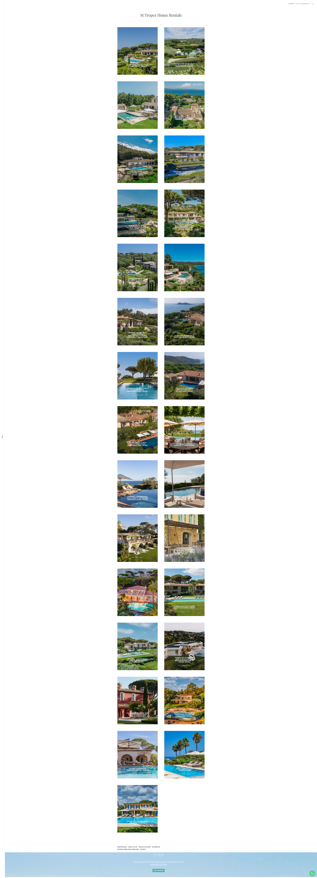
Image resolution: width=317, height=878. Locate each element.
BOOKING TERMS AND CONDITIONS (128, 849)
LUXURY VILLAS (132, 847)
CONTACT (143, 849)
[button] (312, 873)
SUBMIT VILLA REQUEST (299, 3)
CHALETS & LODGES (145, 847)
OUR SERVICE (156, 847)
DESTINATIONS (121, 847)
